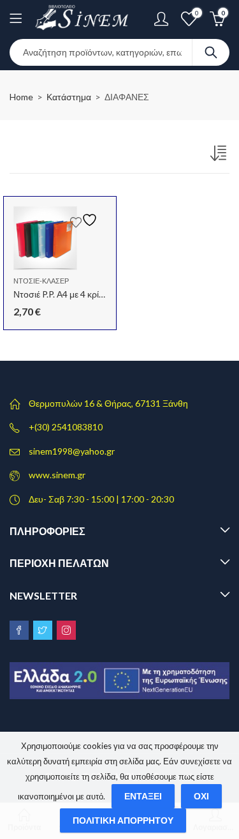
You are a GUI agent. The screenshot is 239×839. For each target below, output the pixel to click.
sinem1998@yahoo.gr (72, 451)
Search (210, 52)
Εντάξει (143, 795)
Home (21, 96)
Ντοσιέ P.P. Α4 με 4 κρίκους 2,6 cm (79, 294)
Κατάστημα (69, 96)
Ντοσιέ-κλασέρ (41, 280)
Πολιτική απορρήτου (123, 820)
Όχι (201, 795)
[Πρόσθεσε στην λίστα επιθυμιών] (85, 220)
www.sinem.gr (57, 474)
